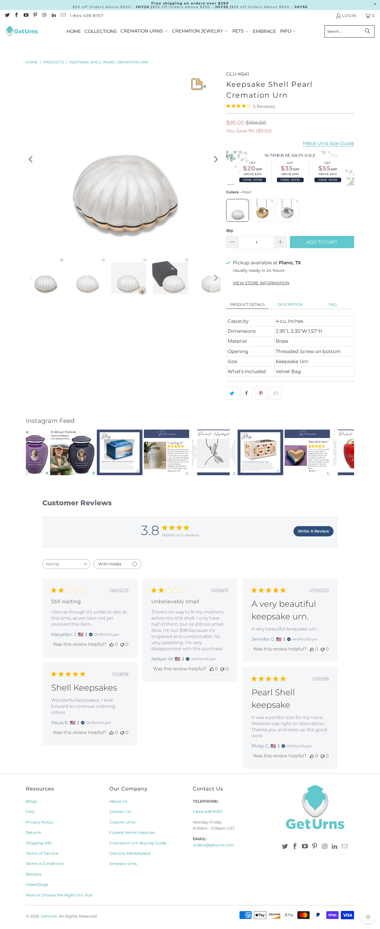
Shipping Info (39, 843)
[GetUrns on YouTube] (25, 15)
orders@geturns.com (213, 844)
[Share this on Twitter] (232, 393)
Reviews (34, 874)
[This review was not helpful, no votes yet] (122, 644)
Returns (33, 832)
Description (290, 304)
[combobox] (66, 564)
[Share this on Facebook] (247, 393)
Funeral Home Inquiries (132, 832)
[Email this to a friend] (276, 393)
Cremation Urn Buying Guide (137, 843)
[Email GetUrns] (63, 15)
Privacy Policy (39, 822)
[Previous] (31, 159)
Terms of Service (42, 853)
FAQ (333, 304)
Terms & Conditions (45, 863)
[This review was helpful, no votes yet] (111, 644)
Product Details (247, 304)
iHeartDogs (37, 884)
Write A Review (313, 531)
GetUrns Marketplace (129, 853)
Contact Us (120, 811)
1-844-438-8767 (86, 15)
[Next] (215, 159)
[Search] (367, 31)
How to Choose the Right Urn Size (59, 895)
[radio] (237, 210)
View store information (261, 282)
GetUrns (49, 916)
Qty (229, 230)
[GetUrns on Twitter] (7, 15)
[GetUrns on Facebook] (16, 15)
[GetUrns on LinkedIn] (53, 15)
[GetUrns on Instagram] (44, 15)
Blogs (31, 801)
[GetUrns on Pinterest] (35, 15)
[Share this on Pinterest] (261, 393)
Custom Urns (122, 822)
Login (349, 15)
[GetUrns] (22, 31)
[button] (144, 31)
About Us (118, 801)
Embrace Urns (123, 863)
